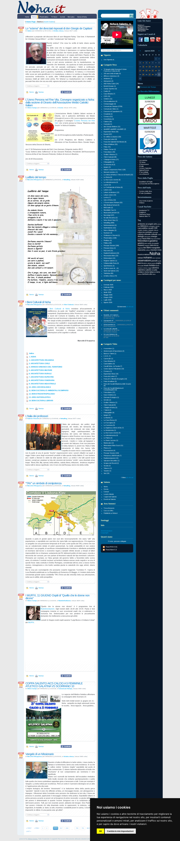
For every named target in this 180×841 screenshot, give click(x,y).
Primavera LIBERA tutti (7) (113, 455)
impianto (146, 245)
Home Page (31, 22)
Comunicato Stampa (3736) (113, 106)
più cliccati (129, 306)
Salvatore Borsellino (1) (112, 460)
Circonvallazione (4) (110, 101)
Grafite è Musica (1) (110, 402)
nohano (147, 257)
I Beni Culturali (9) (110, 405)
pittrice (145, 263)
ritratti (146, 265)
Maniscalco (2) (109, 443)
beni (139, 226)
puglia (158, 263)
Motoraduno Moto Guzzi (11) (113, 445)
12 (146, 66)
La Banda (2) (108, 417)
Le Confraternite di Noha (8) (113, 187)
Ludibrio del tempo (35, 177)
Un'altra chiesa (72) (110, 276)
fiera (152, 238)
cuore (159, 234)
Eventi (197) (108, 134)
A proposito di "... (117, 321)
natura (146, 254)
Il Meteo (141, 203)
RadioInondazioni (47, 609)
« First (29, 828)
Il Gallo (141, 166)
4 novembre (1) (109, 348)
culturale (147, 234)
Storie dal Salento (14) (111, 271)
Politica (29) (108, 243)
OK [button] (100, 831)
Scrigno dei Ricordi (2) (111, 463)
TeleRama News (144, 214)
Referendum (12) (109, 258)
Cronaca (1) (108, 371)
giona (146, 243)
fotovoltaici (157, 238)
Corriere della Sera (145, 191)
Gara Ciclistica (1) (110, 395)
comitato (148, 232)
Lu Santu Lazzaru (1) (111, 440)
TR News (142, 162)
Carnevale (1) (108, 358)
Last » (28, 831)
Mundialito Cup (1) (110, 210)
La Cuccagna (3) (109, 423)
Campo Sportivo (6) (110, 89)
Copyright (104, 533)
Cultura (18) (108, 121)
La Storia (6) (108, 177)
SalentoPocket (144, 170)
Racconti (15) (108, 250)
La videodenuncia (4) (111, 182)
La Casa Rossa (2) (110, 420)
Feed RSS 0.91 (111, 547)
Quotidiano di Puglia (145, 182)
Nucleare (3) (108, 233)
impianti (141, 245)
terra (158, 272)
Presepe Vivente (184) (111, 245)
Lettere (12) (108, 190)
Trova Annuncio (109, 508)
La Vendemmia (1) (110, 430)
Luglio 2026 (107, 300)
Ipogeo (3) (107, 167)
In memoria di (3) (109, 164)
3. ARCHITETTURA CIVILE (39, 364)
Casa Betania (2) (109, 361)
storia (146, 272)
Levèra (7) (107, 197)
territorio (145, 274)
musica (141, 254)
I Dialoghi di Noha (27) (111, 159)
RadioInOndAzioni (64, 600)
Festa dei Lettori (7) (110, 376)
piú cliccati (129, 477)
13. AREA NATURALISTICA (40, 397)
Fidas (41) (107, 147)
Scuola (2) (107, 466)
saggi (149, 268)
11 (143, 66)
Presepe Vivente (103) (111, 453)
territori (140, 274)
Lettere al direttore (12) (111, 192)
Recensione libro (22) (111, 255)
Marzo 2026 (108, 290)
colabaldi (150, 230)
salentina (155, 268)
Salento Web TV (144, 216)
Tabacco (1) (108, 468)
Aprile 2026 (107, 292)
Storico (31, 92)
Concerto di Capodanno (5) (113, 111)
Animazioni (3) (108, 81)
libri (144, 248)
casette (157, 226)
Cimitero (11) (108, 99)
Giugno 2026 (108, 297)
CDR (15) (107, 96)
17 (140, 70)
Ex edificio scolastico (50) (112, 137)
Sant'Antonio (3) (109, 266)
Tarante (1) (107, 471)
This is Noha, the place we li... (112, 50)
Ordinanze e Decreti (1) (112, 235)
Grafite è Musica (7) (110, 154)
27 (149, 74)
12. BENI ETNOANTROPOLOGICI (42, 394)
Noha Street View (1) (111, 220)
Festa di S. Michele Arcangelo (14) (115, 379)
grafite (150, 243)
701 (83, 828)
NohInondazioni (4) (110, 225)
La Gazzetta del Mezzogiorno (149, 184)
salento (148, 270)
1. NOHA (32, 357)
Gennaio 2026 (108, 285)
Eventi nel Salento (110, 499)
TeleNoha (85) (108, 273)
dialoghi (141, 236)
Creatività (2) (108, 114)
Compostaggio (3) (110, 104)
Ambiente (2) (108, 78)
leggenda (140, 248)
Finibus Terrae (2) (110, 149)
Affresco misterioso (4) (111, 76)
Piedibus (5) (108, 240)
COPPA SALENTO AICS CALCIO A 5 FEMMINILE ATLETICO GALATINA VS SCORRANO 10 (54, 685)
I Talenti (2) (107, 410)
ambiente (141, 224)
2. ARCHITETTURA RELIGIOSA (41, 360)
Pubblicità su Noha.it (110, 513)
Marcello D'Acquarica (34, 179)
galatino (141, 243)
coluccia (141, 232)
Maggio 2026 (108, 295)
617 (61, 828)
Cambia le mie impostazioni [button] (120, 831)
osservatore (144, 260)
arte (155, 224)
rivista (152, 265)
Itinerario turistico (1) (111, 172)
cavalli (150, 228)
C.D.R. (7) (107, 356)
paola (159, 261)
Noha (154, 253)
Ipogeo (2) (107, 415)
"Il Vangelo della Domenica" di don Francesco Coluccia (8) (115, 70)
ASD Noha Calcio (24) (111, 83)
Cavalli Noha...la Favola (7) (113, 366)
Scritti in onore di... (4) (111, 268)
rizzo (157, 265)
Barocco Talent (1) (110, 353)
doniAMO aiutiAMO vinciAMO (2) (115, 129)
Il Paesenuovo (144, 164)
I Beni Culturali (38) (110, 157)
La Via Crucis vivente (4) (112, 433)
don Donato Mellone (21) (112, 126)
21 (153, 70)
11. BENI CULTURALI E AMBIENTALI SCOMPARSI (48, 390)
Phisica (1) (107, 448)
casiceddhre (143, 228)
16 (159, 66)
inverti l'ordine (49, 22)
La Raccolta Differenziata (148, 91)
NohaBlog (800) (109, 223)
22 (156, 70)
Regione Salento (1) (110, 261)
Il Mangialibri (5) (109, 162)
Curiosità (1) (108, 124)
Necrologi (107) (109, 215)
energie (140, 238)
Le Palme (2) (108, 438)
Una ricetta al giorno (146, 201)
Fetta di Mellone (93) (111, 144)
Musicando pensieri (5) (111, 212)
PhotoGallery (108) (110, 238)
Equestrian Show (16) (111, 374)
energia (154, 236)
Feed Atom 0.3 (111, 550)
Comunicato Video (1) (111, 109)
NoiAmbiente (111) (110, 228)
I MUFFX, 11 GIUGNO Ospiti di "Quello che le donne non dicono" (57, 597)
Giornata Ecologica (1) (111, 397)
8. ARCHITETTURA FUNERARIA (42, 380)
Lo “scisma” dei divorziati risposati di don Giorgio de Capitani (58, 28)
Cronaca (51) (108, 116)
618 (67, 828)
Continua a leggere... (34, 86)
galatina (153, 241)
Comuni (106, 492)
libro (149, 247)
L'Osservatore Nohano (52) (113, 202)
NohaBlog (67, 179)
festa (144, 238)
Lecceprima (143, 160)
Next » (89, 828)
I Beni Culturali (69, 304)
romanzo (140, 268)
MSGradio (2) (108, 207)
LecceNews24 (144, 174)
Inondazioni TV (144, 210)
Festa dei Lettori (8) (110, 139)
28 (153, 74)
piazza (140, 263)
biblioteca (144, 226)
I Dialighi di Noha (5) (110, 407)
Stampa (41, 92)
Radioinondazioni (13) (111, 458)
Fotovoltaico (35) (109, 152)
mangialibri (155, 248)
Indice (31, 353)
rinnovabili (140, 265)
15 (156, 66)
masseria (141, 250)
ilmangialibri (155, 243)
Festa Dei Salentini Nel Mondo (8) (115, 142)
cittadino (145, 230)
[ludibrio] (61, 288)
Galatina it (142, 212)
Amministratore (106, 531)
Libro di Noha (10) (110, 200)
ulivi (150, 274)
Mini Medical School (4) (111, 205)
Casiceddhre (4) (109, 364)
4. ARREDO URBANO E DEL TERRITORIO (45, 367)
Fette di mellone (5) (110, 381)
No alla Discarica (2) (111, 218)
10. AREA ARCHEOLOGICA (40, 387)
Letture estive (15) (110, 195)
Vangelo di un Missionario (39, 754)
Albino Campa (32, 107)
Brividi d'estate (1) (110, 86)
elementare (147, 236)
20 (149, 70)
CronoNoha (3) (109, 119)
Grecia (106, 489)
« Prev (36, 828)
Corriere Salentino (145, 168)
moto (159, 250)
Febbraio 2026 (108, 287)
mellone (148, 250)
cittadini (140, 230)
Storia (106, 486)
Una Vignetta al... (109, 59)
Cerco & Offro (108, 510)
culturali (154, 234)
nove (153, 258)
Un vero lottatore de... (111, 335)
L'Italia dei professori (36, 416)
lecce (156, 245)
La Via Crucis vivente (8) (112, 180)
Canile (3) (107, 91)
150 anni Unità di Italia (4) (112, 73)
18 (143, 70)
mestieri (153, 250)
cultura (140, 234)
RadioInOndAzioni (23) (111, 253)
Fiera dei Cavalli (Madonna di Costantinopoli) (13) (113, 389)
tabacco (152, 272)
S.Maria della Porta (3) (111, 263)
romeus (145, 268)
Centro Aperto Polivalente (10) (114, 369)
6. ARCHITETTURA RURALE (40, 374)
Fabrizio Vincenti (33, 418)
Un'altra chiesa (58, 31)
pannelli (154, 261)
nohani (140, 258)
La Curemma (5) (109, 425)
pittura (149, 263)
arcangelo (149, 224)
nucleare (158, 258)
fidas (149, 238)
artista (159, 224)
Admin (29, 31)
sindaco (141, 272)
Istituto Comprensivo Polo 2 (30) (115, 169)
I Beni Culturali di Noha (38, 302)
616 (55, 828)
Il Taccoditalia (143, 172)
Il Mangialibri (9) (109, 412)
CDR (155, 228)
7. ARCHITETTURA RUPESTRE (41, 377)
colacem (155, 230)
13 (149, 66)
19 (146, 70)
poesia (154, 263)
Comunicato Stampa (65, 688)
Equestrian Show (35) (111, 132)
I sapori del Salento (110, 497)
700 (77, 828)
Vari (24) (106, 473)
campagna (152, 226)
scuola (154, 270)
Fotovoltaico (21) (109, 392)
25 (143, 74)
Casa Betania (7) (109, 94)
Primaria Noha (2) (110, 248)
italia (152, 245)
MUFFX (31, 622)
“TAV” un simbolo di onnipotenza (43, 483)
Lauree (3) (107, 185)
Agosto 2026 (108, 302)
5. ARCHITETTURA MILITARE (40, 370)
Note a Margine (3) (110, 230)
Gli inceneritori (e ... (118, 325)
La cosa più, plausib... (111, 330)
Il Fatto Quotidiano (145, 193)
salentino (141, 270)
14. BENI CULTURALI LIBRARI (41, 401)
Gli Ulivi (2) (107, 400)
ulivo (154, 274)
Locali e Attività (109, 494)
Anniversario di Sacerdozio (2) (114, 351)
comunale (155, 232)
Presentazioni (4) (109, 450)
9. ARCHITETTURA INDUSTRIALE (42, 384)
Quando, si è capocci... (111, 316)
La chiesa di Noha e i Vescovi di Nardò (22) (118, 175)
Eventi (60, 107)
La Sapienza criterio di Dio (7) (114, 428)
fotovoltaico (143, 241)
